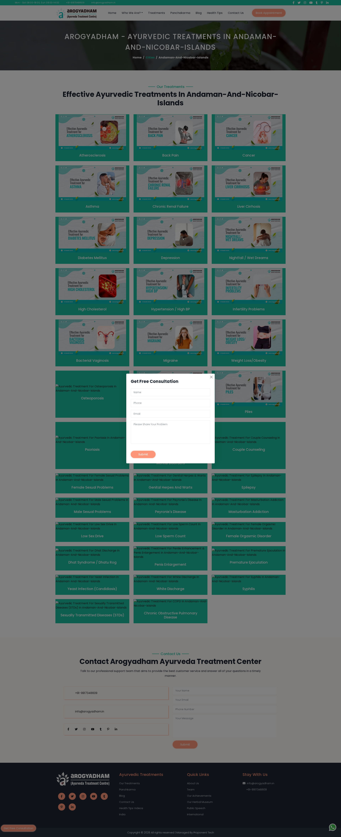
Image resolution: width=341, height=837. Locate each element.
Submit (143, 454)
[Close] (211, 377)
